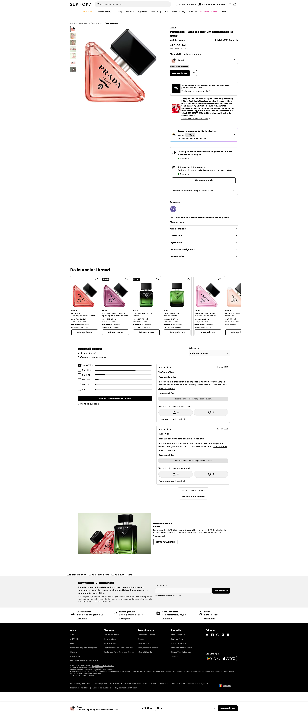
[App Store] (229, 658)
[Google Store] (213, 658)
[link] (115, 398)
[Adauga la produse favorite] (96, 279)
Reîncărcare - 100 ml (107, 575)
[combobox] (209, 353)
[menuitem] (185, 4)
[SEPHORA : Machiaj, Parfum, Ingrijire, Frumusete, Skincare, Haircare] (81, 4)
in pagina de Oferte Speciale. (103, 666)
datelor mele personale (142, 599)
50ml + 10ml (126, 575)
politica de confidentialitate (99, 601)
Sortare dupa (194, 348)
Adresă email (161, 585)
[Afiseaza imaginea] (73, 29)
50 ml (84, 575)
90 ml (91, 575)
